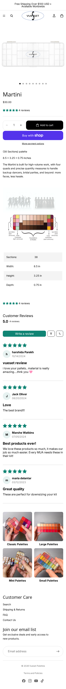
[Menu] (4, 16)
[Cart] (62, 16)
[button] (11, 110)
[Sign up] (58, 651)
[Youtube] (36, 681)
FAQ (5, 614)
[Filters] (51, 334)
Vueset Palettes (37, 666)
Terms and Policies (33, 673)
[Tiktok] (42, 681)
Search (7, 604)
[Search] (11, 16)
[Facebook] (24, 681)
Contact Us (9, 619)
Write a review (24, 333)
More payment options (33, 143)
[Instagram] (30, 681)
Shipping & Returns (14, 609)
